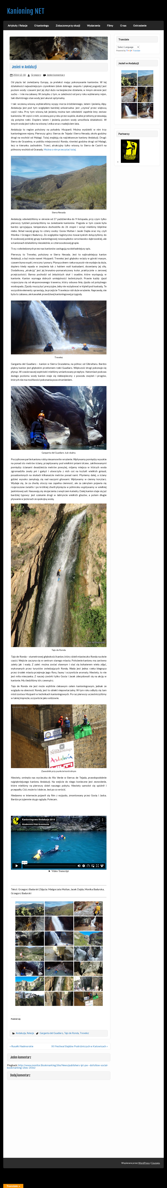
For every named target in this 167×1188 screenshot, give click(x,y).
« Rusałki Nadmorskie (21, 1046)
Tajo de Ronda (71, 1033)
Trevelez (84, 1033)
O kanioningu (41, 25)
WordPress (144, 1163)
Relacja (30, 1033)
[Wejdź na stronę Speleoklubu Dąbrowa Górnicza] (130, 161)
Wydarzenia (93, 25)
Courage (155, 1163)
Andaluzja (21, 1033)
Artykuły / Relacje (17, 25)
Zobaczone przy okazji (68, 25)
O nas (123, 25)
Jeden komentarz (56, 74)
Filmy (110, 25)
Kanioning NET (25, 11)
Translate (136, 51)
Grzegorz (36, 74)
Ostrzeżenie (139, 25)
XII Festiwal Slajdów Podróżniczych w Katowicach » (79, 1046)
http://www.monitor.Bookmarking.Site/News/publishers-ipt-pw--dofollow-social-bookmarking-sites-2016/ (57, 1066)
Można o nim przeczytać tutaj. (60, 149)
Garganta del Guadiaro (51, 1033)
